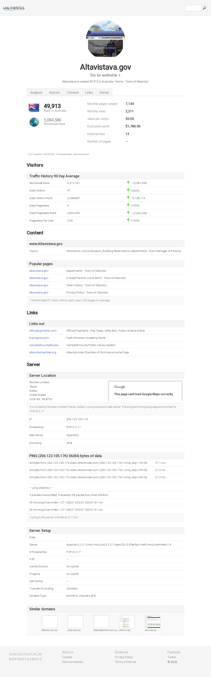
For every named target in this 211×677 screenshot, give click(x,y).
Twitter (172, 657)
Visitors (54, 92)
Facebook (174, 652)
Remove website (72, 662)
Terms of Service (125, 662)
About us (68, 652)
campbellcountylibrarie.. (44, 345)
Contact (67, 657)
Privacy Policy (124, 657)
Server (104, 92)
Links (89, 92)
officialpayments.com (43, 330)
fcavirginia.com (39, 337)
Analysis (36, 92)
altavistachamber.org (42, 352)
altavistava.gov (38, 270)
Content (73, 92)
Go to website (103, 75)
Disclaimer (121, 652)
